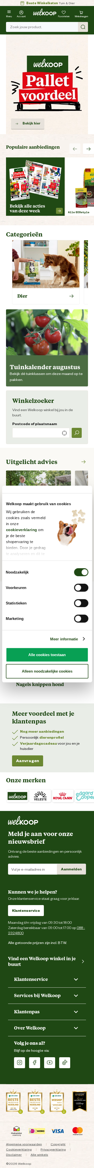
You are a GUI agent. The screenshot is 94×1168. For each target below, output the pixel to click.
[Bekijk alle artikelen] (82, 462)
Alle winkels (39, 1154)
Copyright (58, 1144)
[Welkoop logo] (44, 11)
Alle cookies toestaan (47, 655)
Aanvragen (27, 761)
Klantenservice (26, 910)
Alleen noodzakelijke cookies (47, 671)
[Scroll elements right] (88, 148)
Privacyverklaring (53, 1149)
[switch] (81, 588)
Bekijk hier (31, 123)
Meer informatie (64, 639)
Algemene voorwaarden (24, 1144)
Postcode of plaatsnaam (34, 424)
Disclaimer (14, 1154)
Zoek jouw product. (26, 27)
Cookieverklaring (19, 1149)
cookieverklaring (21, 529)
